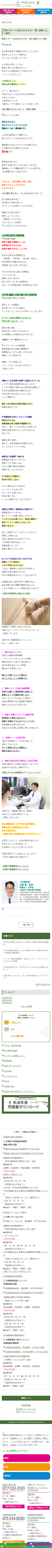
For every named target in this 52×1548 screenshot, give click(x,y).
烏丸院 (5, 1467)
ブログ (11, 14)
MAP (34, 1161)
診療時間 (8, 11)
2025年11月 (7, 1000)
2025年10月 (7, 1003)
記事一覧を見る (42, 984)
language (18, 4)
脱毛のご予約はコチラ (38, 1508)
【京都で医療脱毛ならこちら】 (15, 869)
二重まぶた (16, 1022)
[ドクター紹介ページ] (16, 914)
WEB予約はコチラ (13, 1506)
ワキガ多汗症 (17, 1036)
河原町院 (6, 1476)
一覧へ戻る (26, 925)
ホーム (4, 14)
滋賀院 (5, 1458)
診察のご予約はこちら (13, 1174)
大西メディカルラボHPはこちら (17, 1271)
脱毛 (13, 1029)
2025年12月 (7, 998)
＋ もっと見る (26, 1006)
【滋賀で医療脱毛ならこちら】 (15, 866)
